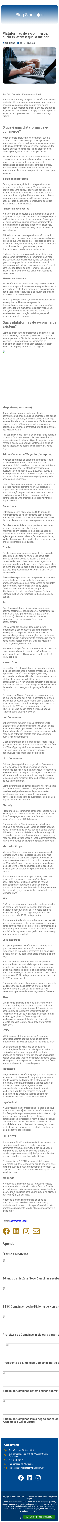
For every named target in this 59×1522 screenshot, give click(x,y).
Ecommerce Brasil (18, 1221)
